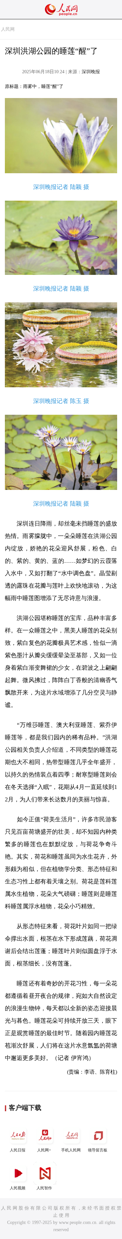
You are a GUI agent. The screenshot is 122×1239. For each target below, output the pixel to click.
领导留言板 (97, 1150)
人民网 (8, 29)
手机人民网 (71, 1150)
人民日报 (17, 1150)
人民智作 (44, 1188)
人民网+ (44, 1150)
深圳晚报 (91, 71)
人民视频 (17, 1188)
